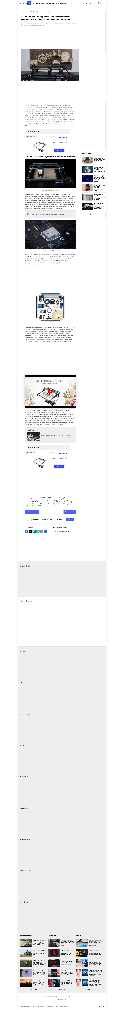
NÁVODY (48, 3)
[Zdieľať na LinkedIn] (34, 531)
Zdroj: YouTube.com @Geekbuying (50, 190)
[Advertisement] (50, 37)
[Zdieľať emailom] (41, 531)
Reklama (57, 1006)
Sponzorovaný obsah (28, 12)
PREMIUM (37, 3)
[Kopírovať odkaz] (45, 531)
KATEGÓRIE (63, 3)
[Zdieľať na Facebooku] (26, 531)
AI (58, 3)
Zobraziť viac (94, 215)
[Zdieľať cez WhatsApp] (38, 531)
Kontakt (66, 1006)
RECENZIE (54, 3)
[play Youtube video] (50, 391)
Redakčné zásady (50, 1006)
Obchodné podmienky (26, 1006)
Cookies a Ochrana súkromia (38, 1006)
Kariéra (62, 1006)
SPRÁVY (43, 3)
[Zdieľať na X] (30, 531)
